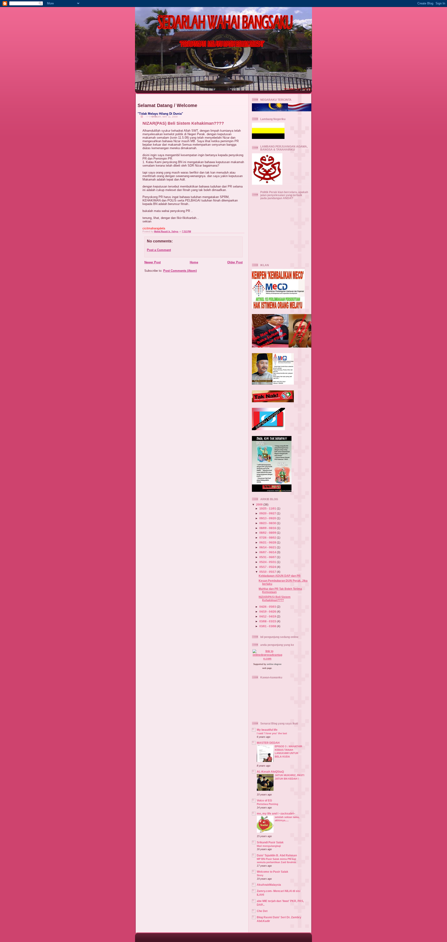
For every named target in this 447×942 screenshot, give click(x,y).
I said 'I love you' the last (272, 733)
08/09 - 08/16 (268, 528)
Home (194, 262)
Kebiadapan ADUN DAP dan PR (280, 575)
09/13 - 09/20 (268, 518)
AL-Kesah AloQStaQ (270, 771)
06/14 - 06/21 (268, 547)
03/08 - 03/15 (268, 621)
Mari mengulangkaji (269, 846)
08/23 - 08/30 (268, 523)
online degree (274, 664)
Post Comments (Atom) (180, 270)
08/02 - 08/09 (268, 532)
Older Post (235, 262)
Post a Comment (159, 250)
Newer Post (152, 262)
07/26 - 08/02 (268, 537)
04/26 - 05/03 (268, 606)
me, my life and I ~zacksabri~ (276, 813)
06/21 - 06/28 (268, 542)
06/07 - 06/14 (268, 552)
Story (260, 875)
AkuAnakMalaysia (269, 884)
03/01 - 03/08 (268, 626)
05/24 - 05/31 (268, 561)
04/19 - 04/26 (268, 611)
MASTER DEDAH (268, 742)
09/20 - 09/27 (268, 513)
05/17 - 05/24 (268, 566)
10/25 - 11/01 (268, 508)
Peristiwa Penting (267, 804)
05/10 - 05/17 (268, 571)
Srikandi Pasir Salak (270, 842)
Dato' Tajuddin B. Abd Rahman (277, 855)
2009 (259, 504)
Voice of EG (264, 800)
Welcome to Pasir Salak (272, 871)
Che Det (262, 910)
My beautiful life (267, 729)
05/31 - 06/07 (268, 557)
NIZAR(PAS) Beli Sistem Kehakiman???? (275, 598)
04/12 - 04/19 (268, 616)
